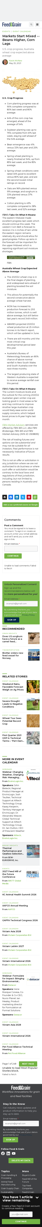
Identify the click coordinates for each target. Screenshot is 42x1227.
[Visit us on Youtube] (13, 1153)
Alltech (17, 835)
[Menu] (37, 24)
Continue (20, 1221)
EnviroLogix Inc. (16, 781)
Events (6, 31)
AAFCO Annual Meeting (15, 905)
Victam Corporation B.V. (20, 935)
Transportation (10, 650)
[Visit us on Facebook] (3, 1153)
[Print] (4, 497)
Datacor (12, 985)
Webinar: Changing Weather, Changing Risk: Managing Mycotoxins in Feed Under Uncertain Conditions (13, 775)
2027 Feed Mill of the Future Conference (11, 874)
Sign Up (11, 620)
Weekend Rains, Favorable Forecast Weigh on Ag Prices (13, 687)
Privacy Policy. (28, 615)
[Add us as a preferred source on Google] (35, 497)
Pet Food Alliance (16, 1053)
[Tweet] (23, 497)
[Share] (10, 497)
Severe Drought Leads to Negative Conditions (12, 704)
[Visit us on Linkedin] (8, 1153)
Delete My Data (21, 1160)
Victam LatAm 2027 (13, 946)
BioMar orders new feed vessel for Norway (12, 655)
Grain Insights (9, 633)
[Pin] (29, 497)
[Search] (31, 24)
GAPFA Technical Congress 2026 (20, 920)
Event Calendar (22, 31)
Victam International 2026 (16, 961)
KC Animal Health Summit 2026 (19, 894)
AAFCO (11, 909)
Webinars (7, 769)
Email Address (12, 544)
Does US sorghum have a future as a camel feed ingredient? (12, 639)
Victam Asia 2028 (11, 931)
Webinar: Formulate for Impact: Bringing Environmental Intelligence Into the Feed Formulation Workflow (13, 979)
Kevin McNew (15, 61)
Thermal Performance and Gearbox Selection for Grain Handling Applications (12, 851)
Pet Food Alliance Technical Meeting (17, 1048)
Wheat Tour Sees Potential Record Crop (11, 721)
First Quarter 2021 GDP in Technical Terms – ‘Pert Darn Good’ (12, 738)
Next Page (28, 1064)
